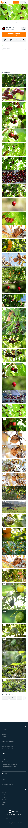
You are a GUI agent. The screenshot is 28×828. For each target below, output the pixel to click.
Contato (4, 779)
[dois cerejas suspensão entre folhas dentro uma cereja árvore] (13, 368)
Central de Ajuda (6, 776)
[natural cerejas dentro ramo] (13, 327)
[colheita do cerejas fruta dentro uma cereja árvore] (13, 162)
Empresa (4, 736)
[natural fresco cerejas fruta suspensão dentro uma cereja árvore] (13, 410)
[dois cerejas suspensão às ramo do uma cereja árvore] (13, 423)
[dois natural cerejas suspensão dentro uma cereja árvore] (13, 135)
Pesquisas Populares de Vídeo (9, 768)
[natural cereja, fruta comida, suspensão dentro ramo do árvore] (13, 382)
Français (4, 801)
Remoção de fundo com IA (8, 745)
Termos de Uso (8, 822)
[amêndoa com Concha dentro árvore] (13, 231)
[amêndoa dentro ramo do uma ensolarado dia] (13, 451)
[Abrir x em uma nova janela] (17, 813)
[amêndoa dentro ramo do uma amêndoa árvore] (13, 478)
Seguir (23, 29)
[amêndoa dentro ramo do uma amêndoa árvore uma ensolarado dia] (13, 258)
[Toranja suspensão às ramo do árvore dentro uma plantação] (13, 588)
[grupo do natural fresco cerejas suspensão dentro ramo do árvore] (13, 107)
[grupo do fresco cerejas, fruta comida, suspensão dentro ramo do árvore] (13, 121)
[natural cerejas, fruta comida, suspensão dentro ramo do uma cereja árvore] (13, 93)
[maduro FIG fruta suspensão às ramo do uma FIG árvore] (13, 519)
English (4, 791)
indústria (13, 697)
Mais (3, 804)
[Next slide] (22, 697)
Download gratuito (14, 34)
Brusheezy (4, 728)
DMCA (3, 758)
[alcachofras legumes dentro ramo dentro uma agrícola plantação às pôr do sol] (13, 684)
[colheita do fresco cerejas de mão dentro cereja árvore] (13, 300)
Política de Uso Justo (13, 823)
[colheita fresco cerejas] (13, 313)
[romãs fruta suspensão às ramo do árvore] (13, 574)
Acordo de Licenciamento (8, 756)
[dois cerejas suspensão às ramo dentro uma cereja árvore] (13, 217)
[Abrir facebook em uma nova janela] (7, 813)
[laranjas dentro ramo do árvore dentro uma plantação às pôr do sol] (13, 547)
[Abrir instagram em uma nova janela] (9, 813)
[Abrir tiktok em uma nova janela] (15, 813)
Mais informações (6, 47)
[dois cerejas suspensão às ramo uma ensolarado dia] (13, 286)
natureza (5, 697)
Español (4, 794)
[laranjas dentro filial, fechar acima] (13, 533)
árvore (19, 697)
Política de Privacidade (17, 822)
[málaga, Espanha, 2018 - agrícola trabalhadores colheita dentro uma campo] (13, 506)
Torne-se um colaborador (8, 783)
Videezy (4, 733)
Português (4, 796)
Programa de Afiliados (7, 761)
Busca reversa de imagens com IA (10, 743)
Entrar (21, 2)
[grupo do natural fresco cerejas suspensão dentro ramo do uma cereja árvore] (13, 80)
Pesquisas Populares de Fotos (9, 766)
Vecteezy (4, 731)
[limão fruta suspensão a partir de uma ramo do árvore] (13, 616)
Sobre (3, 781)
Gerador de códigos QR (7, 748)
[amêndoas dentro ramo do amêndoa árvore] (13, 465)
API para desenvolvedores (8, 741)
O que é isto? (13, 45)
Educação (4, 738)
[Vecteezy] (2, 2)
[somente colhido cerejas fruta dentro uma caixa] (13, 176)
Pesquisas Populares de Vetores (9, 763)
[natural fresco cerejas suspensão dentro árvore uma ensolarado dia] (13, 190)
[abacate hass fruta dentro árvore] (13, 602)
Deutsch (4, 799)
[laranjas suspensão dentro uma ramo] (13, 245)
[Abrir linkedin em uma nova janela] (11, 813)
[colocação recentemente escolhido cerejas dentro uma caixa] (13, 396)
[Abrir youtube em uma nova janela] (20, 813)
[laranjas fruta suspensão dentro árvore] (13, 492)
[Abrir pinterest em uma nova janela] (13, 813)
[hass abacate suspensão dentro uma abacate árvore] (13, 629)
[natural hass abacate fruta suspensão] (13, 643)
